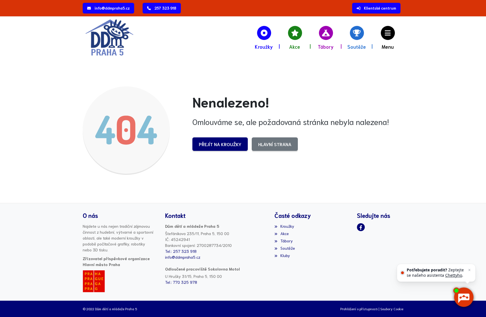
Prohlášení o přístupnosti (359, 309)
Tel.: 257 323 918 (181, 251)
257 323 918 (165, 8)
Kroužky (287, 226)
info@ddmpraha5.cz (112, 8)
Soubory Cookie (391, 309)
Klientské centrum (380, 8)
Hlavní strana (274, 144)
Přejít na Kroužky (220, 144)
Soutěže (287, 248)
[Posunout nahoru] (13, 304)
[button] (387, 37)
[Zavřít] (469, 270)
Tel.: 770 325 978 (181, 282)
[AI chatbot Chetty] (463, 297)
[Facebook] (361, 227)
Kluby (285, 255)
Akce (284, 233)
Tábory (286, 240)
